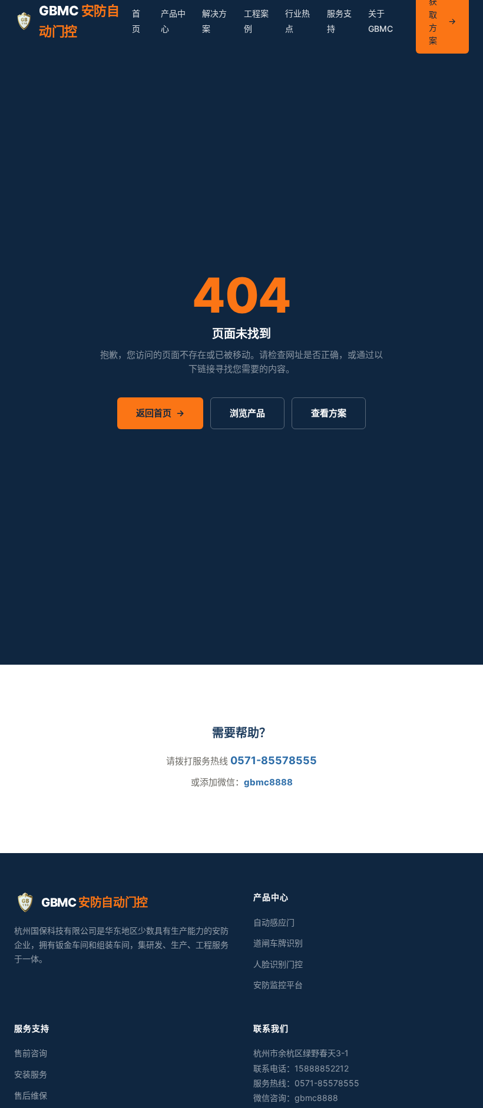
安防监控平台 (278, 985)
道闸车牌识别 (278, 943)
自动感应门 (274, 922)
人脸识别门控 (278, 964)
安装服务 (30, 1074)
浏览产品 (247, 413)
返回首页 (160, 413)
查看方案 (328, 413)
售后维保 (30, 1095)
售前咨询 (30, 1053)
